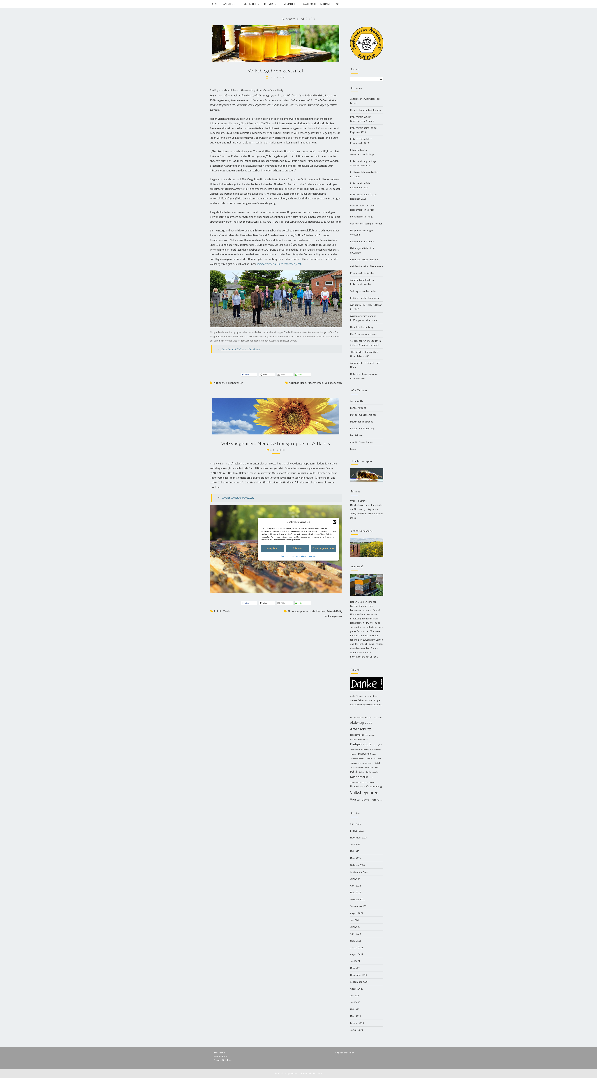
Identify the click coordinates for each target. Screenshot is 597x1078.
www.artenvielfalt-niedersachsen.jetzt (279, 264)
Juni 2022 (355, 926)
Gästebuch (309, 3)
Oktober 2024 (357, 865)
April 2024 (355, 885)
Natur (376, 762)
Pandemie (373, 767)
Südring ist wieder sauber (363, 291)
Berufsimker (356, 435)
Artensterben (315, 383)
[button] (334, 521)
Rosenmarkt (359, 777)
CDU (366, 735)
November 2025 (358, 837)
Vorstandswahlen (363, 799)
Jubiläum (369, 759)
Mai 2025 (354, 851)
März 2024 (355, 892)
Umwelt (354, 786)
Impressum (312, 556)
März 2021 (355, 968)
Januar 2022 (356, 947)
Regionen (362, 772)
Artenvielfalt (334, 611)
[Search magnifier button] (381, 79)
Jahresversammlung (357, 759)
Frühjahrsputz (360, 744)
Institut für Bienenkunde (363, 414)
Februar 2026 (357, 830)
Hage (371, 750)
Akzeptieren (272, 548)
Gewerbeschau (355, 750)
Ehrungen (353, 740)
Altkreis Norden (315, 611)
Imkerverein (364, 753)
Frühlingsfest (377, 745)
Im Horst (353, 754)
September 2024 (359, 871)
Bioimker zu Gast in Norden (364, 259)
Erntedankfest (363, 740)
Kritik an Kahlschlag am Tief (365, 298)
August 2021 (356, 954)
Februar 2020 (357, 1023)
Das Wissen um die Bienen (363, 333)
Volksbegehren (234, 383)
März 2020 (355, 1016)
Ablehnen (297, 548)
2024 (370, 718)
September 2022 (359, 906)
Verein (226, 611)
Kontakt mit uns (365, 656)
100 (351, 718)
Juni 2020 (355, 1002)
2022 (366, 718)
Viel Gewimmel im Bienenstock (366, 266)
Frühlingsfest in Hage (361, 216)
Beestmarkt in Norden (362, 241)
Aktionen (219, 383)
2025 (375, 718)
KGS (375, 759)
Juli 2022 (354, 919)
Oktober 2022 (357, 899)
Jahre (374, 754)
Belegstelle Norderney (362, 428)
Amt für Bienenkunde (361, 442)
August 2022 (356, 913)
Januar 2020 (356, 1029)
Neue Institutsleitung (361, 327)
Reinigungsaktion (372, 772)
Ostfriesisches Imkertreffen (359, 767)
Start (215, 3)
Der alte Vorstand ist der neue (366, 109)
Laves (353, 449)
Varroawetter (357, 400)
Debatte (372, 735)
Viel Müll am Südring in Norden (366, 223)
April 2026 (355, 823)
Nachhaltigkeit (367, 763)
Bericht (237, 497)
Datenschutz (301, 556)
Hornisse (377, 750)
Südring (365, 782)
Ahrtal (380, 718)
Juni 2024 (355, 878)
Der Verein (270, 3)
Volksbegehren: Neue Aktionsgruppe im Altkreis (275, 443)
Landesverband (358, 407)
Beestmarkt (357, 734)
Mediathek (289, 3)
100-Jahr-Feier (358, 718)
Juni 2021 (355, 961)
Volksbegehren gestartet (276, 70)
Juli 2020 (354, 995)
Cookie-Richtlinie (287, 556)
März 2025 (355, 858)
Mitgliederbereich (344, 1052)
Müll (379, 759)
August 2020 (356, 988)
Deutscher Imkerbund (361, 421)
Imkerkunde (250, 3)
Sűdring (372, 782)
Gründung (364, 750)
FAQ (337, 3)
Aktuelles (229, 3)
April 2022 (355, 933)
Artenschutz (360, 729)
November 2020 (358, 974)
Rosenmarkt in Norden (362, 273)
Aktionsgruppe (297, 383)
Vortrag (379, 800)
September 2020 (359, 981)
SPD (371, 777)
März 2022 (355, 940)
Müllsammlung (355, 763)
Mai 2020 (354, 1009)
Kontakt (325, 3)
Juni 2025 (355, 844)
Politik (218, 611)
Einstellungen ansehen (323, 548)
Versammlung (374, 786)
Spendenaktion (355, 782)
